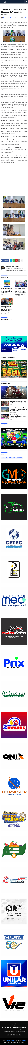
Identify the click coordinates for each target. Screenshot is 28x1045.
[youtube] (14, 1035)
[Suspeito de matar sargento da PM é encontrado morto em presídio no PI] (5, 403)
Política (5, 256)
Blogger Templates (11, 1040)
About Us (10, 1042)
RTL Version (21, 1042)
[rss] (20, 1035)
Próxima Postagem (23, 331)
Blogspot (24, 1040)
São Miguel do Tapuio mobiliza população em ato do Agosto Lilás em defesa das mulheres (18, 416)
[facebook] (8, 1035)
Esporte (4, 457)
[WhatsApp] (14, 260)
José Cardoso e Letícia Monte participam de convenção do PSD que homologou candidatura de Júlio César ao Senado (20, 291)
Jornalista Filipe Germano (12, 266)
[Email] (19, 260)
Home (5, 1042)
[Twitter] (11, 260)
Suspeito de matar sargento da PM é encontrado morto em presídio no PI (18, 402)
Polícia (12, 457)
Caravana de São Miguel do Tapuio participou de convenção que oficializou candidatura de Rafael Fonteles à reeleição (7, 309)
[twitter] (11, 1035)
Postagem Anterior (5, 331)
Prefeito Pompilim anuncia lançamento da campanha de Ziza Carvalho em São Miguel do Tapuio (6, 290)
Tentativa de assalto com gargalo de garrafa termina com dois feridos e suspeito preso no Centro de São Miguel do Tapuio (14, 393)
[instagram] (17, 1035)
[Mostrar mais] (22, 260)
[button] (1, 2)
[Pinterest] (16, 260)
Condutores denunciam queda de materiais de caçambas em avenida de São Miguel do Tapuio (18, 409)
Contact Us (15, 1042)
